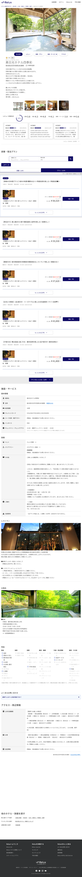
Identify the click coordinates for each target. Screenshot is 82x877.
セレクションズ (36, 852)
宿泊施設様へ (10, 852)
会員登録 (54, 2)
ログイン (61, 2)
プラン (61, 170)
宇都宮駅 (17, 825)
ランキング (35, 850)
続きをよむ (15, 97)
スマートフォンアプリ (12, 855)
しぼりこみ (6, 165)
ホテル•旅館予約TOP (6, 6)
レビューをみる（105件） (71, 141)
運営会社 (60, 850)
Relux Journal (36, 847)
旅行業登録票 (63, 867)
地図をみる (49, 403)
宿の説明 (18, 54)
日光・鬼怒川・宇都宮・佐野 (25, 6)
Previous (8, 29)
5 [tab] (42, 616)
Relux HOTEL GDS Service (65, 855)
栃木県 (14, 6)
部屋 (20, 170)
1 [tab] (39, 616)
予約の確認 (78, 2)
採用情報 (60, 852)
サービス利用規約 (24, 867)
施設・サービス (51, 54)
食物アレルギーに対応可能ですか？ (12, 697)
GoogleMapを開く (75, 754)
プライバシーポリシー (33, 867)
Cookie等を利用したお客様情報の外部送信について (49, 867)
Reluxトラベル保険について (14, 850)
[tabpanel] (41, 29)
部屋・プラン (39, 54)
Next (74, 29)
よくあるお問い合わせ (64, 847)
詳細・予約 (71, 199)
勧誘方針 (18, 867)
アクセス (63, 54)
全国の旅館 (18, 817)
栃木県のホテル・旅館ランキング (24, 821)
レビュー (28, 54)
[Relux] (6, 2)
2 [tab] (40, 616)
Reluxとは (69, 2)
